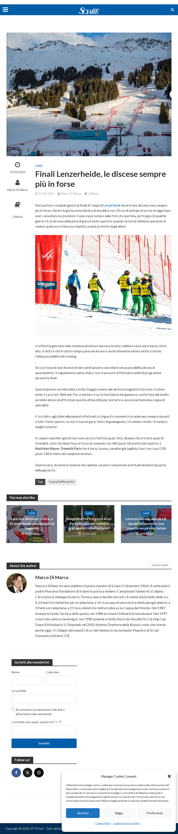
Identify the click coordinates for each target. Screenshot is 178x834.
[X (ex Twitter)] (27, 772)
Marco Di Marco (17, 190)
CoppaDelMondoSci (61, 481)
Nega (119, 813)
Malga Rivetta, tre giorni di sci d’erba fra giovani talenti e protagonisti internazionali (89, 523)
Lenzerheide (112, 205)
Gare (39, 165)
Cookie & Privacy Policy (126, 823)
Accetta (83, 813)
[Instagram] (39, 772)
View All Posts (160, 565)
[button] (169, 776)
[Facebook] (16, 772)
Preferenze (155, 813)
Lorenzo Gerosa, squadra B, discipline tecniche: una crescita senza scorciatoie (146, 523)
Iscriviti (44, 743)
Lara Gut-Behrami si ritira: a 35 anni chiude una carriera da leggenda (31, 523)
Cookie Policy (103, 823)
